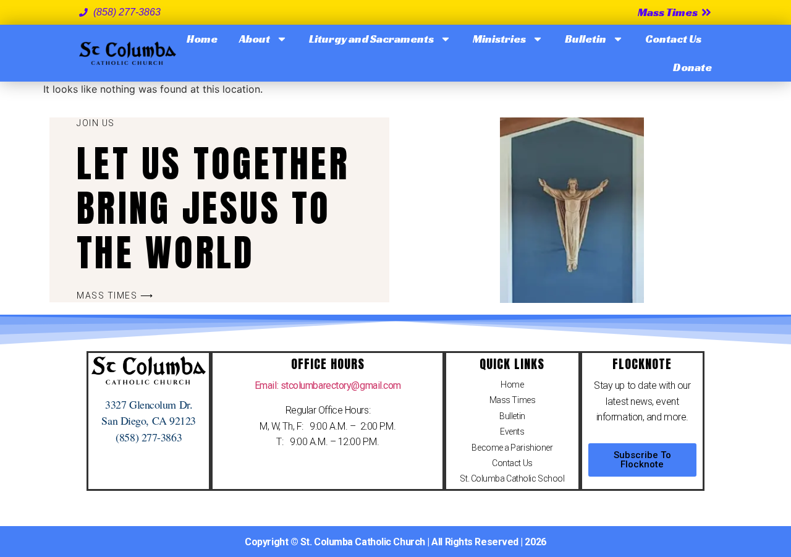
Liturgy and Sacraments (371, 39)
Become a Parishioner (512, 448)
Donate (692, 67)
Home (202, 39)
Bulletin (585, 39)
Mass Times (512, 400)
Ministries (499, 39)
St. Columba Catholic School (512, 478)
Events (512, 431)
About (254, 39)
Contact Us (673, 39)
